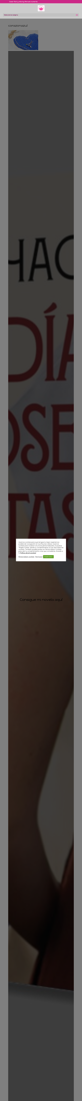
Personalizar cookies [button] (26, 557)
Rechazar (39, 557)
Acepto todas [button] (48, 556)
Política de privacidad (28, 553)
